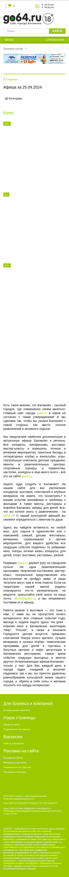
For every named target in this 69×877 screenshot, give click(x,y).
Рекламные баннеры (14, 772)
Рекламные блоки (13, 757)
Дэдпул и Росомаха (25, 154)
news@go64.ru (32, 863)
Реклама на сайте (21, 750)
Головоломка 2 (20, 215)
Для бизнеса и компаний (28, 703)
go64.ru (42, 413)
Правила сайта (11, 724)
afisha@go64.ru (24, 598)
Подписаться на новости (16, 729)
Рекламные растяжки (14, 762)
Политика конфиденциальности (18, 799)
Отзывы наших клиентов (16, 710)
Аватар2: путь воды (25, 304)
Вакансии (12, 736)
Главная (12, 79)
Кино (8, 112)
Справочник (55, 39)
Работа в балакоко (13, 743)
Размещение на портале (17, 767)
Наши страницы (19, 717)
